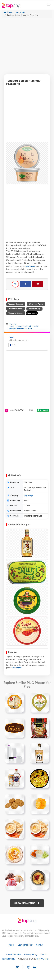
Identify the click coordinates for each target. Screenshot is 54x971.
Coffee (14, 345)
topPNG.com (42, 959)
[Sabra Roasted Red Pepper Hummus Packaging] (27, 630)
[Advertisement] (27, 47)
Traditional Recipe (15, 309)
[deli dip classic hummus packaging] (14, 703)
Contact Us (16, 668)
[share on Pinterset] (37, 284)
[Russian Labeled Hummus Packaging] (27, 600)
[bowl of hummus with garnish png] (14, 854)
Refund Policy (8, 959)
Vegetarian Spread (15, 313)
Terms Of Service (13, 955)
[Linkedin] (34, 967)
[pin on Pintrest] (20, 696)
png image (20, 12)
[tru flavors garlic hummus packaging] (39, 703)
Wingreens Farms (36, 304)
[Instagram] (28, 967)
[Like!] (15, 284)
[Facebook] (25, 284)
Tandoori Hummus (15, 304)
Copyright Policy (25, 945)
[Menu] (49, 5)
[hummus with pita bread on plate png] (14, 829)
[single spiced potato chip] (39, 804)
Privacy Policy (30, 955)
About (11, 945)
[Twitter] (17, 967)
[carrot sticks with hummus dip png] (14, 880)
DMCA (43, 955)
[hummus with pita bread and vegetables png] (39, 829)
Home (9, 12)
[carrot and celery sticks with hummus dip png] (39, 854)
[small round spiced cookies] (14, 804)
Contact (39, 945)
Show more (31, 313)
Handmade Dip (34, 309)
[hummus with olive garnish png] (39, 880)
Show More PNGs (25, 903)
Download (44, 410)
